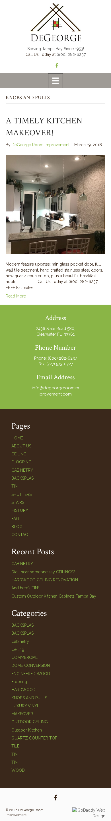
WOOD (18, 770)
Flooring (19, 681)
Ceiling (17, 649)
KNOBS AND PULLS (29, 698)
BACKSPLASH (23, 478)
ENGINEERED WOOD (30, 673)
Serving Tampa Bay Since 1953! (55, 48)
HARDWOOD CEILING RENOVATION (44, 580)
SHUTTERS (21, 494)
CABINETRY (22, 470)
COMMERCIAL (24, 657)
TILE (15, 746)
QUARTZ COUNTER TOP (34, 738)
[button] (55, 797)
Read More (16, 296)
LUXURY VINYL (25, 706)
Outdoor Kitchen (26, 730)
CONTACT (20, 534)
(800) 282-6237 (71, 54)
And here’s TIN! (25, 588)
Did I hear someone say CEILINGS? (43, 572)
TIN (14, 486)
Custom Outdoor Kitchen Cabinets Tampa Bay (53, 596)
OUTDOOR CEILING (29, 722)
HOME (17, 438)
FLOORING (21, 462)
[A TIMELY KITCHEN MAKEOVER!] (55, 204)
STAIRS (17, 502)
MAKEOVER (22, 714)
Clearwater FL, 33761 (55, 334)
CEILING (18, 454)
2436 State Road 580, (55, 328)
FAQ (15, 518)
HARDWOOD (23, 689)
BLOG (16, 526)
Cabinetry (20, 641)
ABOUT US (21, 446)
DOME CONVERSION (30, 665)
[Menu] (55, 80)
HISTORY (19, 510)
